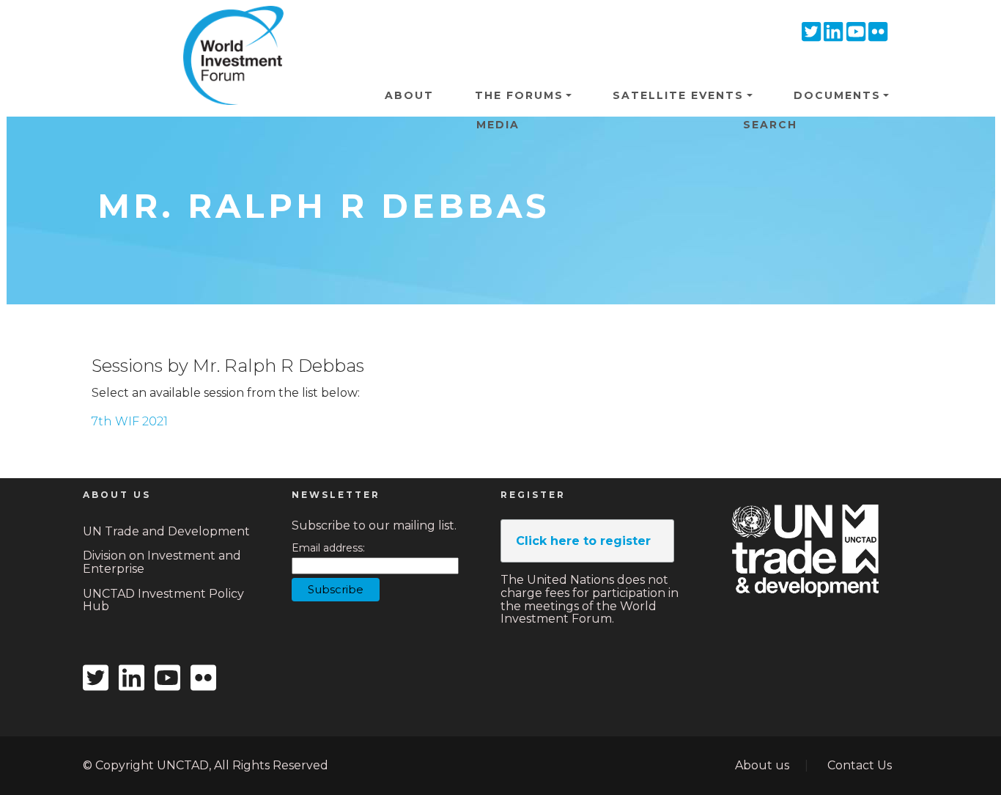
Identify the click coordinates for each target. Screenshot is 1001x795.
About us (762, 765)
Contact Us (859, 765)
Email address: (328, 548)
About (409, 95)
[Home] (228, 28)
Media (498, 124)
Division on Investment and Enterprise (162, 562)
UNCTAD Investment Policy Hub (163, 600)
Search (770, 124)
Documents (837, 95)
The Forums (519, 95)
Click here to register (583, 541)
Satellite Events (678, 95)
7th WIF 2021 (130, 421)
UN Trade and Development (166, 531)
